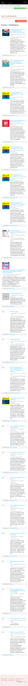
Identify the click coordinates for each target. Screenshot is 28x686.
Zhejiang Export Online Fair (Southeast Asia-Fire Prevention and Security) (17, 31)
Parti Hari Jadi (14, 311)
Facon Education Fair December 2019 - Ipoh (16, 147)
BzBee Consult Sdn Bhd (17, 632)
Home (2, 5)
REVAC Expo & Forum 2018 (17, 618)
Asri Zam (10, 257)
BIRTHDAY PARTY (15, 339)
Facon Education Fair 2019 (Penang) (17, 534)
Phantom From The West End (17, 562)
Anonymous (11, 654)
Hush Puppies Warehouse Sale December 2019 (17, 121)
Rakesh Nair (11, 584)
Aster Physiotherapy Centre (14, 393)
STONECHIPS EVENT (16, 293)
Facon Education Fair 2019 (17, 452)
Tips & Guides (4, 680)
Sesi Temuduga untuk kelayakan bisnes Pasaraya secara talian (17, 590)
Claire (10, 613)
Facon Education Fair (13, 115)
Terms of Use (11, 678)
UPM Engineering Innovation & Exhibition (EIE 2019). (17, 232)
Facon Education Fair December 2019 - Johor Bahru (17, 94)
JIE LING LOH (11, 55)
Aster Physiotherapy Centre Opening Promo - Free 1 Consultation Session (17, 369)
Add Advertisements (20, 8)
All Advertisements (20, 678)
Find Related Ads (21, 21)
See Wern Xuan (12, 334)
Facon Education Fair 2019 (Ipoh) (17, 478)
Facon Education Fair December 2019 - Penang (17, 203)
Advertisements (8, 5)
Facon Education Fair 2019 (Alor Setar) (17, 506)
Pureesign (24, 681)
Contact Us (18, 680)
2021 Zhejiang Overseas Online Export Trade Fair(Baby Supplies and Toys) (17, 62)
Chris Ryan (11, 141)
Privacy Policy (4, 678)
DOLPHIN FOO (11, 306)
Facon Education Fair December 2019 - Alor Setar (18, 175)
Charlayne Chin (12, 288)
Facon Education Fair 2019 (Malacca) (17, 398)
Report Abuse (11, 680)
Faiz (9, 627)
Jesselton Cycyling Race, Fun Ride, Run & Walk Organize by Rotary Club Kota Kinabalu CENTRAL (13, 271)
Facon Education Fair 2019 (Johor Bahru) (17, 426)
